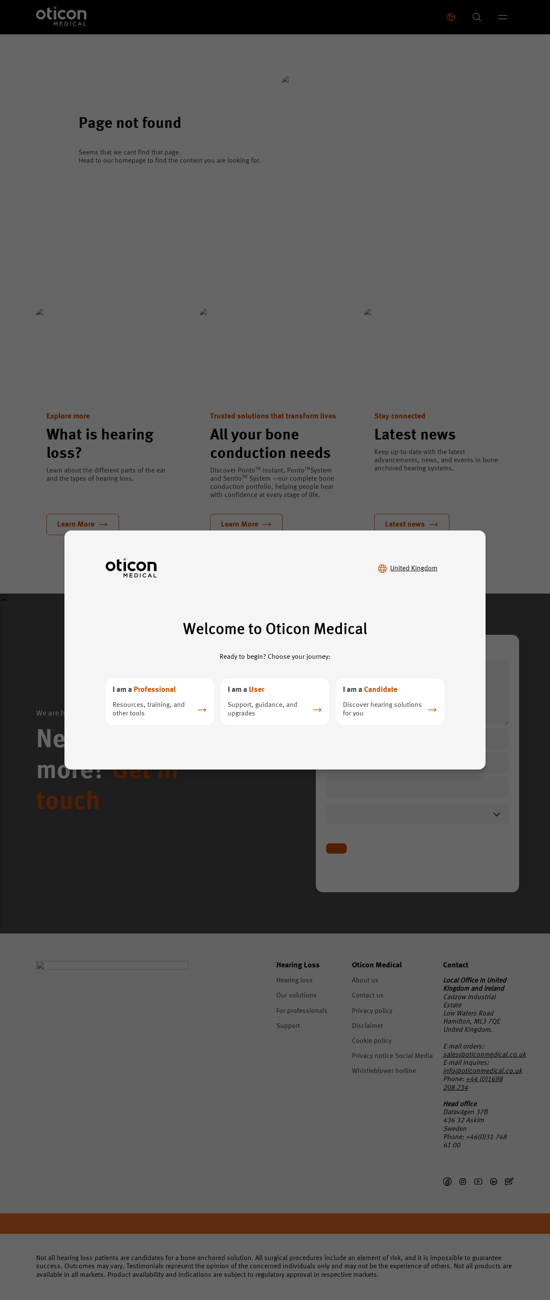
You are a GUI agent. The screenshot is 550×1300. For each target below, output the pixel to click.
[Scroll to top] (517, 1256)
